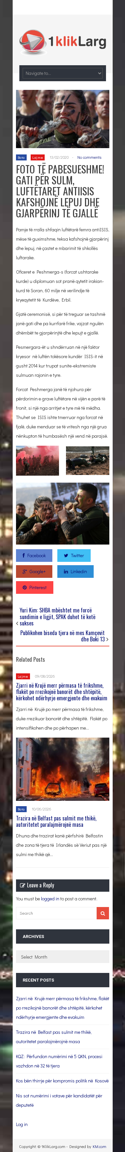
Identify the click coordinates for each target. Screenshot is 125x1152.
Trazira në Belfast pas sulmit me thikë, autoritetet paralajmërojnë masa (56, 821)
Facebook (36, 555)
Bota (21, 157)
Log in (22, 1124)
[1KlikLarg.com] (62, 51)
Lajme (37, 157)
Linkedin (79, 571)
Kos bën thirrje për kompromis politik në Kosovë (62, 1080)
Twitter (77, 555)
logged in (50, 898)
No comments (89, 157)
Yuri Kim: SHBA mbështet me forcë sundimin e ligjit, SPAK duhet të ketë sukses (57, 616)
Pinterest (38, 587)
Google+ (38, 571)
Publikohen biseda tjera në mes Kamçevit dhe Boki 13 (62, 636)
